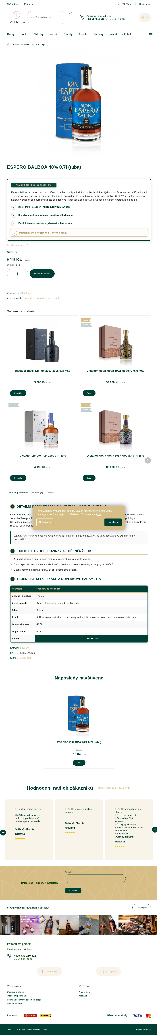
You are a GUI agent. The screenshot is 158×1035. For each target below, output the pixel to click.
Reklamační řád (15, 1003)
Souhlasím (113, 522)
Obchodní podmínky (17, 995)
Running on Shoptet (143, 1029)
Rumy (25, 648)
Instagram (110, 971)
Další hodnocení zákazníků (114, 788)
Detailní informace (16, 245)
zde (99, 514)
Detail (89, 393)
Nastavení (45, 522)
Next (155, 830)
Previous (3, 833)
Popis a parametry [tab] (18, 492)
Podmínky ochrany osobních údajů (24, 999)
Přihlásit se (73, 890)
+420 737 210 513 (95, 19)
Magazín (28, 4)
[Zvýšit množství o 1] (25, 273)
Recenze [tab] (50, 492)
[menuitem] (10, 34)
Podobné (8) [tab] (37, 492)
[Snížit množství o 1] (10, 273)
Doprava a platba (15, 992)
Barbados (29, 298)
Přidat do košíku (42, 273)
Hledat (70, 13)
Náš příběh (12, 4)
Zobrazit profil (142, 908)
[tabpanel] (79, 727)
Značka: (25, 293)
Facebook (51, 971)
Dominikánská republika (48, 298)
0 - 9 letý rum (24, 658)
